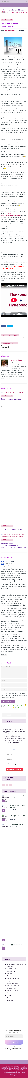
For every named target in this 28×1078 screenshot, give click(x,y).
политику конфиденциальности (13, 1048)
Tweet (10, 326)
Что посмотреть (12, 998)
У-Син (9, 995)
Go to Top (13, 1076)
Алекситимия (11, 968)
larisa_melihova (11, 30)
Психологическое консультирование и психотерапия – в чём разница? (14, 545)
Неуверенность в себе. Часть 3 (17, 797)
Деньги (9, 973)
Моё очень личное (13, 985)
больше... (3, 706)
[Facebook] (3, 785)
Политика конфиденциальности (10, 1067)
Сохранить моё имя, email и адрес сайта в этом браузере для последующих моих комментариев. (14, 695)
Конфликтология (12, 983)
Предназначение (12, 990)
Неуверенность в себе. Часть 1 (17, 816)
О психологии (7, 19)
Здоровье (10, 981)
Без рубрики (11, 971)
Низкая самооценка (16, 824)
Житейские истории (13, 978)
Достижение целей (13, 976)
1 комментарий (6, 32)
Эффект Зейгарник (16, 945)
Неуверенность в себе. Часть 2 (17, 806)
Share (4, 326)
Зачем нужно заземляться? (12, 529)
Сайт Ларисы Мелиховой (9, 1066)
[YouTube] (10, 785)
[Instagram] (7, 785)
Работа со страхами (13, 993)
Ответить (3, 654)
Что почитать (11, 1000)
